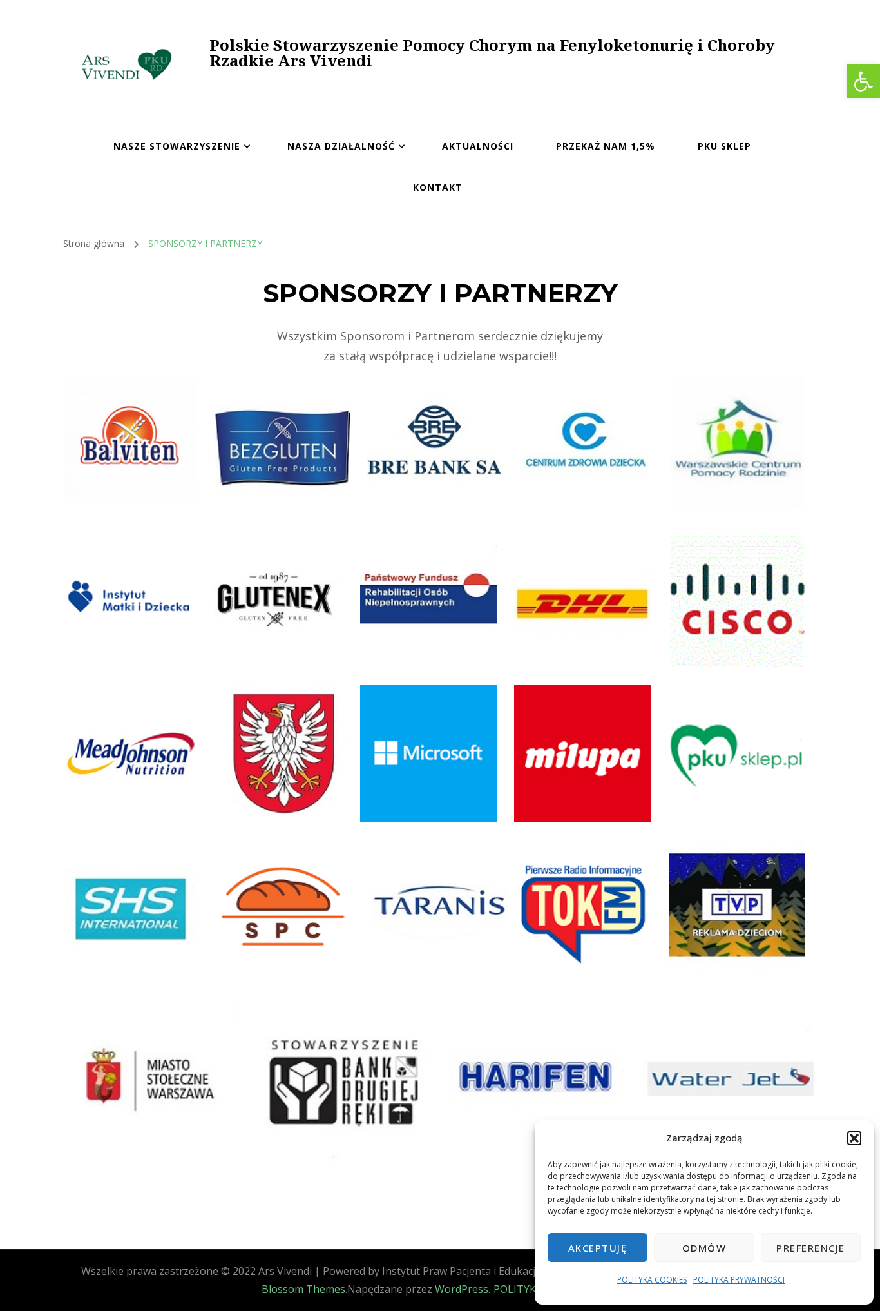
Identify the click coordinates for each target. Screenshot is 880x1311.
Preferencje (810, 1247)
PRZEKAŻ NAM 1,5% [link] (605, 146)
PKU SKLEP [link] (724, 146)
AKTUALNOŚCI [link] (477, 146)
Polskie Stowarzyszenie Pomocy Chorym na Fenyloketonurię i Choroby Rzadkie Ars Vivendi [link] (492, 52)
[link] (863, 81)
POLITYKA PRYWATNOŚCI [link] (739, 1279)
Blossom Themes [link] (303, 1289)
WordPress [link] (461, 1289)
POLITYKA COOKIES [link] (652, 1279)
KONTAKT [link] (438, 187)
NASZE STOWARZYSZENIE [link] (176, 146)
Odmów (704, 1247)
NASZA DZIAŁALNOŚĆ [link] (341, 146)
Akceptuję (597, 1247)
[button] (854, 1138)
